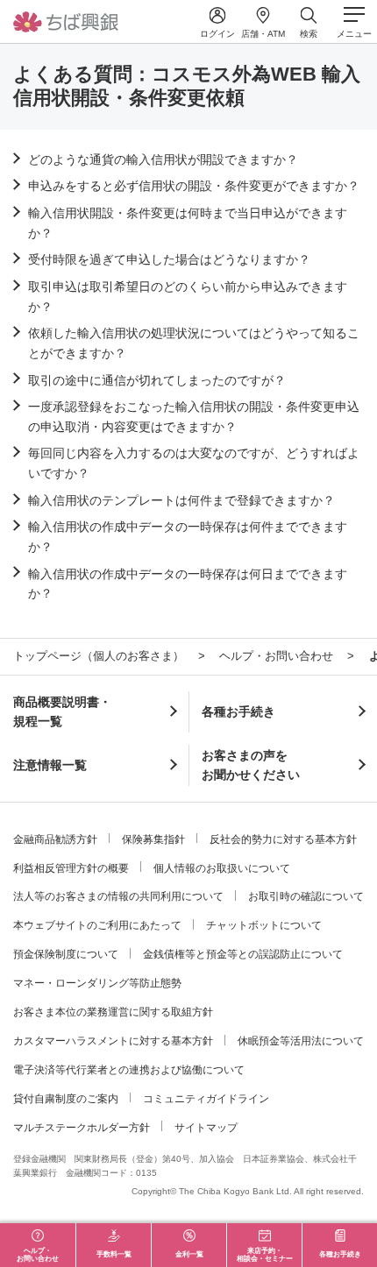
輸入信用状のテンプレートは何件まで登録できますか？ (181, 500)
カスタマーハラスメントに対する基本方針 (113, 1041)
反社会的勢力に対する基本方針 (283, 839)
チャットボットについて (264, 925)
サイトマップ (206, 1128)
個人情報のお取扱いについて (221, 868)
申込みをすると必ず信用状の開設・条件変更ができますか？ (193, 186)
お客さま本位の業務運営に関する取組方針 (113, 1012)
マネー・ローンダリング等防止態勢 (97, 983)
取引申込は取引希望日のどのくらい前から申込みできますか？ (187, 296)
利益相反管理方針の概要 (71, 868)
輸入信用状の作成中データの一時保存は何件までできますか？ (187, 536)
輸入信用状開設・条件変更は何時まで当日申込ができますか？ (187, 222)
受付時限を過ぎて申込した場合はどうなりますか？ (169, 259)
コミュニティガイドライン (206, 1099)
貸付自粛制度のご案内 (65, 1099)
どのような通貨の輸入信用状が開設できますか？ (163, 159)
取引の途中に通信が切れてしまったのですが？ (157, 380)
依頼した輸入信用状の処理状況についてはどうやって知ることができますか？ (193, 342)
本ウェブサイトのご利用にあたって (97, 925)
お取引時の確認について (306, 896)
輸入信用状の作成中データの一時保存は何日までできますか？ (187, 583)
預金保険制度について (65, 954)
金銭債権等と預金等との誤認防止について (243, 954)
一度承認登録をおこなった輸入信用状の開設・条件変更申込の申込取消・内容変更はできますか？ (193, 416)
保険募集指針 (153, 839)
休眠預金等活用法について (301, 1041)
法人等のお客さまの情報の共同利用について (118, 896)
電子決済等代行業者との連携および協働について (129, 1070)
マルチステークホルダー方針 (81, 1128)
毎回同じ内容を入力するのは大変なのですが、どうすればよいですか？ (193, 462)
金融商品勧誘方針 (55, 839)
